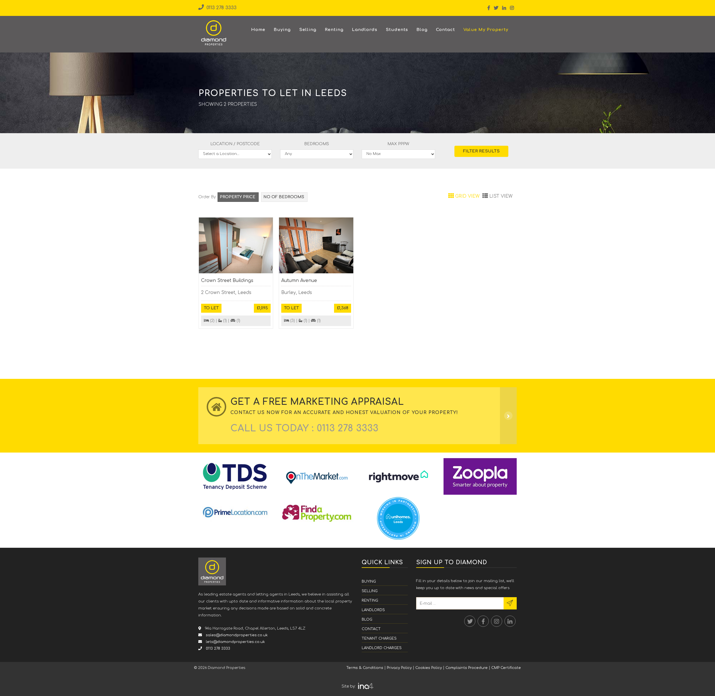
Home (258, 29)
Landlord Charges (382, 648)
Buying (282, 29)
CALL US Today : (304, 428)
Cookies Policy (428, 668)
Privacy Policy (399, 668)
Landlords (364, 29)
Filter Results (481, 151)
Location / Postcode (235, 144)
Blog (422, 29)
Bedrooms (316, 144)
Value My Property (485, 29)
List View (500, 196)
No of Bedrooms (284, 197)
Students (397, 29)
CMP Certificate (506, 668)
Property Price (238, 197)
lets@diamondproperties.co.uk (235, 642)
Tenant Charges (379, 638)
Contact (445, 29)
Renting (334, 29)
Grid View (467, 196)
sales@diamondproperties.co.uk (236, 635)
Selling (307, 29)
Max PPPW (398, 144)
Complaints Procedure (466, 668)
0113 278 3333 (221, 7)
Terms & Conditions (364, 668)
